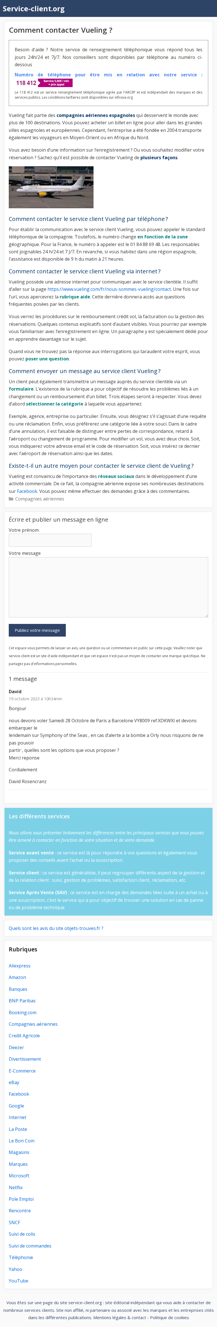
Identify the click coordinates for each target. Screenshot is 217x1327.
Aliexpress (20, 966)
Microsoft (19, 1176)
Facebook (27, 491)
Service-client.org (34, 8)
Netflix (16, 1187)
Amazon (17, 977)
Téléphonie (21, 1257)
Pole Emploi (21, 1199)
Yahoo (15, 1269)
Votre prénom (24, 530)
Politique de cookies (169, 1317)
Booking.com (22, 1012)
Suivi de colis (22, 1234)
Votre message (25, 553)
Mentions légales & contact (119, 1317)
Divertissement (25, 1059)
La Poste (18, 1129)
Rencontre (20, 1211)
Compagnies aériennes (39, 499)
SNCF (14, 1222)
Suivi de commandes (30, 1246)
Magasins (19, 1152)
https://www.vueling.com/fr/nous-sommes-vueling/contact (109, 289)
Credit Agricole (24, 1036)
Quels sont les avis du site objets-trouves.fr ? (56, 928)
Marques (18, 1164)
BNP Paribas (22, 1001)
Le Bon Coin (21, 1141)
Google (16, 1106)
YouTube (18, 1281)
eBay (14, 1082)
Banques (18, 989)
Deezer (16, 1047)
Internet (17, 1117)
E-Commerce (22, 1071)
